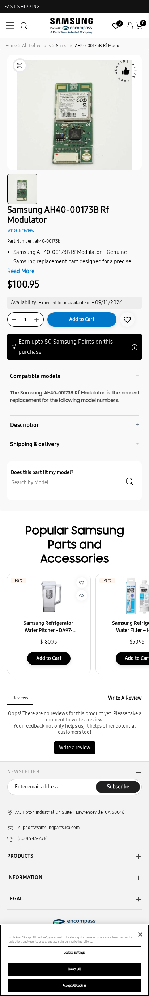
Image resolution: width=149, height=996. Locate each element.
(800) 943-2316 (33, 838)
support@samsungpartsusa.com (49, 827)
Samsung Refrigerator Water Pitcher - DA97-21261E (48, 627)
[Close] (140, 934)
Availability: (24, 303)
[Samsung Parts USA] (71, 25)
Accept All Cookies (74, 985)
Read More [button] (20, 271)
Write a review (20, 230)
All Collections (36, 45)
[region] (74, 960)
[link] (127, 319)
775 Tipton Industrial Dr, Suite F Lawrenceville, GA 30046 (69, 812)
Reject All (74, 969)
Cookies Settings (74, 952)
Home (11, 45)
